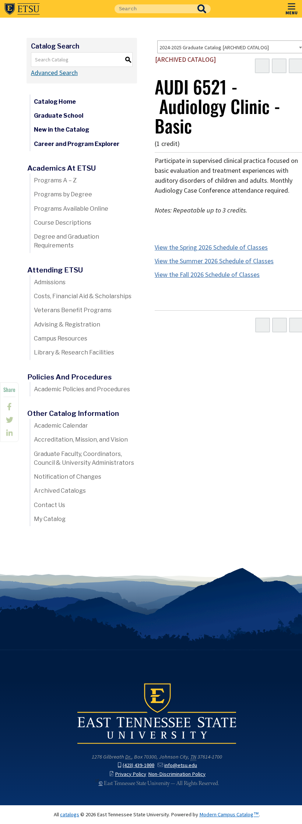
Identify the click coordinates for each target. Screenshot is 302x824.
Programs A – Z (55, 180)
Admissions (50, 282)
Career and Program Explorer (76, 143)
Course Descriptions (62, 222)
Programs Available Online (71, 208)
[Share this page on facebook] (9, 406)
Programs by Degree (63, 194)
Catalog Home (55, 101)
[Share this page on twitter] (9, 420)
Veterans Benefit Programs (73, 310)
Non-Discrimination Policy (177, 774)
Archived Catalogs (60, 490)
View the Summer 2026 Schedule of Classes (214, 261)
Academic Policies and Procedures (82, 389)
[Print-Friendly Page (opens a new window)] (279, 65)
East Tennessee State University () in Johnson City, (157, 713)
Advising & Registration (67, 324)
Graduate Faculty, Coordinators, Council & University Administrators (84, 458)
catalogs (69, 814)
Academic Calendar (61, 425)
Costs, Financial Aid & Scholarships (82, 296)
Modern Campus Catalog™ (229, 814)
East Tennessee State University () (22, 9)
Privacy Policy (130, 774)
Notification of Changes (67, 476)
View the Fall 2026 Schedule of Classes (207, 274)
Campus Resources (60, 338)
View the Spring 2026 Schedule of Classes (211, 247)
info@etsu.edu (180, 765)
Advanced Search (54, 72)
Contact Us (49, 505)
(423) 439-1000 (138, 765)
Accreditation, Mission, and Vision (81, 439)
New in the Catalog (61, 129)
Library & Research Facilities (74, 352)
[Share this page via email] (9, 433)
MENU (291, 12)
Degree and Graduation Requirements (66, 241)
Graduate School (58, 115)
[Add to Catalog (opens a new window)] (262, 65)
